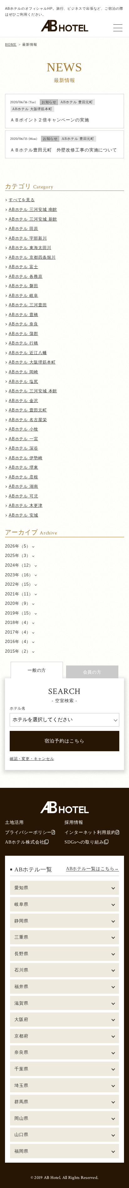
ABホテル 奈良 (23, 324)
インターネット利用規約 (90, 832)
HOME (11, 44)
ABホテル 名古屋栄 (28, 419)
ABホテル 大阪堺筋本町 (32, 362)
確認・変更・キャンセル (32, 759)
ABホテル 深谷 (23, 448)
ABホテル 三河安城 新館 (33, 219)
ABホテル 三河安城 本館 (33, 391)
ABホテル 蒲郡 (23, 333)
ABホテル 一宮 (23, 438)
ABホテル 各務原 (26, 276)
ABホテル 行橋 (23, 343)
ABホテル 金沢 (23, 400)
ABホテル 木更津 (26, 505)
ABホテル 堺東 (23, 467)
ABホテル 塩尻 (23, 381)
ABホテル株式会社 (24, 841)
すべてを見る (22, 199)
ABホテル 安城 (23, 515)
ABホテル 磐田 (23, 285)
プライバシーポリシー (28, 832)
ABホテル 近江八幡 (28, 352)
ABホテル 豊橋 (23, 314)
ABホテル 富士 (23, 266)
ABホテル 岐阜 (23, 295)
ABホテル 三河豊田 (28, 305)
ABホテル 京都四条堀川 (32, 257)
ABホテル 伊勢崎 (26, 458)
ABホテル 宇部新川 (28, 238)
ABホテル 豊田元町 (28, 410)
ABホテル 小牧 (23, 429)
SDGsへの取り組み (84, 841)
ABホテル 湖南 (23, 486)
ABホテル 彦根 (23, 477)
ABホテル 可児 (23, 496)
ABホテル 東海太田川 (30, 247)
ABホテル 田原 (23, 228)
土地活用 (14, 822)
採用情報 (73, 822)
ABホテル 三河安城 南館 (33, 209)
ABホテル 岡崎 (23, 372)
